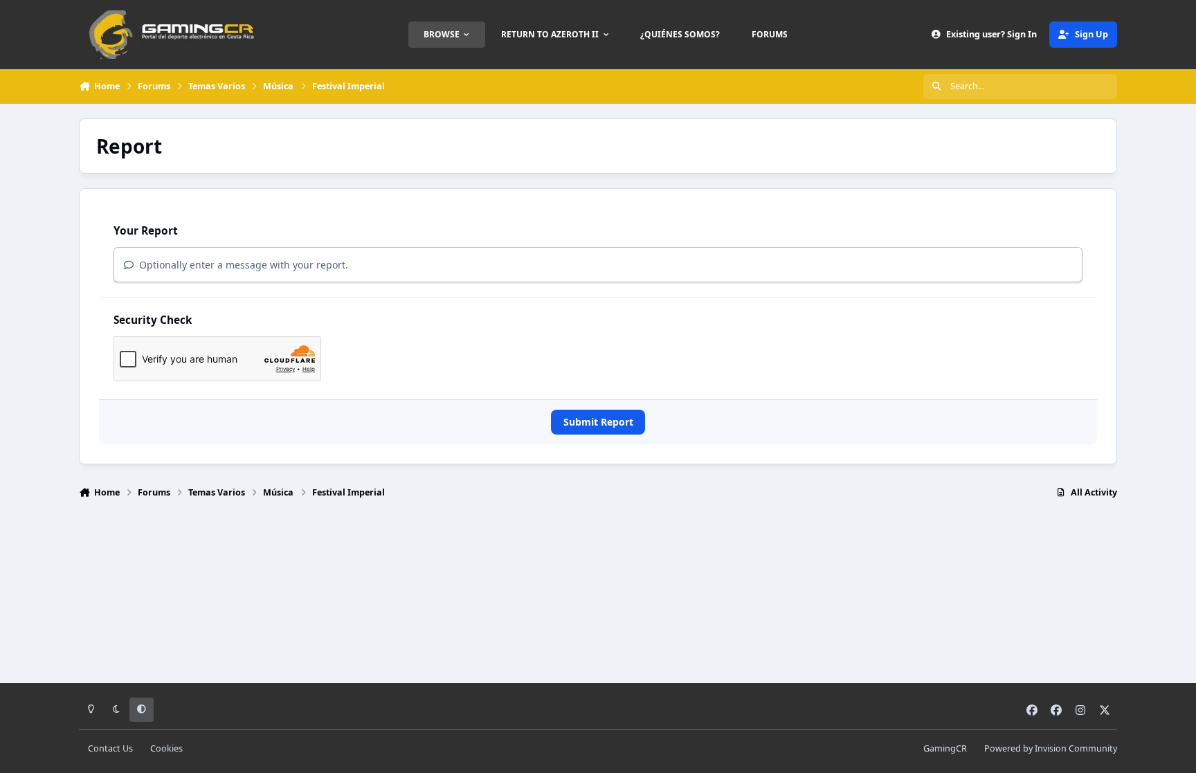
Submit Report (598, 421)
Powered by (1050, 748)
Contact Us (110, 748)
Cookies (166, 748)
